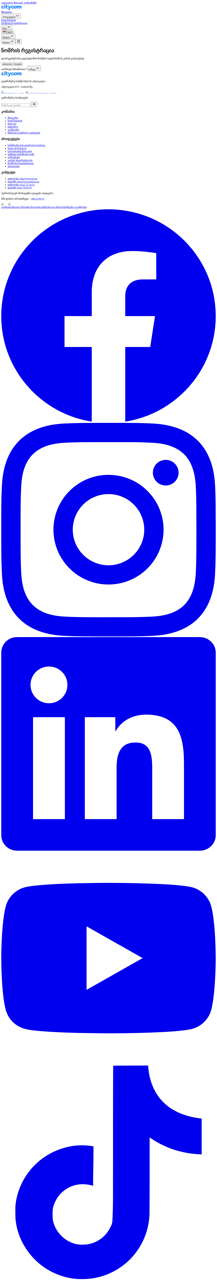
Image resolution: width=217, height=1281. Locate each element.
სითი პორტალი (17, 148)
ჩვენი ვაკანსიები (77, 207)
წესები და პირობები (55, 207)
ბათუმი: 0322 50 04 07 (20, 187)
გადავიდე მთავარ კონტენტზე (19, 2)
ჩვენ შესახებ (8, 20)
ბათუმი (18, 64)
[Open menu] (18, 41)
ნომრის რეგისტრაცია (14, 23)
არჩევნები (14, 157)
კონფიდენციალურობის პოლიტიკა (22, 207)
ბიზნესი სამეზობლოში (21, 154)
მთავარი (6, 12)
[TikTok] (108, 1278)
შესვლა (6, 37)
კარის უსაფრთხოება (20, 160)
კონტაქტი (13, 129)
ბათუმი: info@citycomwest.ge (23, 181)
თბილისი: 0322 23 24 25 (21, 184)
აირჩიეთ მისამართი (14, 69)
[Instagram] (108, 635)
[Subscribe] (34, 104)
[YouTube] (108, 1064)
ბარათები (13, 166)
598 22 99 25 (37, 198)
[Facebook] (108, 421)
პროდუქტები (9, 17)
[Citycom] (11, 9)
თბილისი (7, 64)
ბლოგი (12, 123)
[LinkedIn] (108, 849)
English (9, 32)
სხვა (5, 28)
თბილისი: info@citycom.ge (22, 178)
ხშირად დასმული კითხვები (24, 132)
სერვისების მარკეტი (20, 151)
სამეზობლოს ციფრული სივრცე (26, 145)
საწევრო (13, 126)
